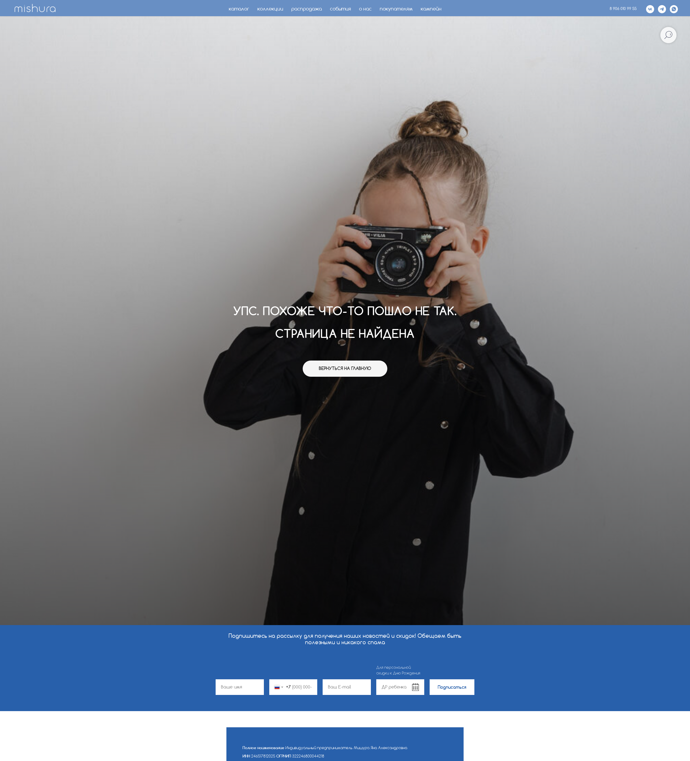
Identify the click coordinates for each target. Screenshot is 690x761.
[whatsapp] (674, 9)
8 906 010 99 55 (623, 9)
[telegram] (662, 9)
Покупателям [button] (396, 9)
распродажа (306, 9)
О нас (365, 9)
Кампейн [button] (431, 9)
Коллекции (270, 9)
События (340, 9)
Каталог (239, 9)
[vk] (650, 9)
